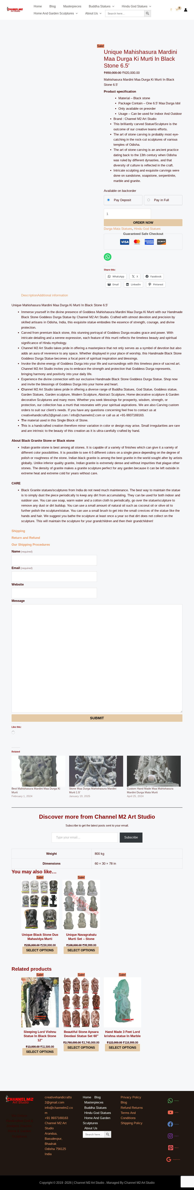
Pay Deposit (122, 200)
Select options (40, 950)
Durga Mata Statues (118, 229)
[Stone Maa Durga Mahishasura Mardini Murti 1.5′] (96, 771)
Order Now (143, 222)
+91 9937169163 (56, 1118)
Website (18, 584)
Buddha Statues (99, 6)
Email (22, 568)
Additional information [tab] (52, 295)
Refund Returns (132, 1108)
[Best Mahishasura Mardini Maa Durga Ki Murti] (38, 771)
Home (38, 6)
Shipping (18, 531)
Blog (52, 6)
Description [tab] (29, 295)
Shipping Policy (131, 1123)
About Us (91, 13)
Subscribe (131, 837)
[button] (112, 6)
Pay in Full (161, 200)
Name (22, 551)
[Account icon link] (185, 10)
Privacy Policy (131, 1097)
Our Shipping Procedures (31, 544)
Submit (97, 718)
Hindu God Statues (134, 6)
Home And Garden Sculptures (54, 13)
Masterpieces (72, 6)
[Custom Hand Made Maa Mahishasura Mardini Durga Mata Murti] (154, 771)
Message (18, 601)
